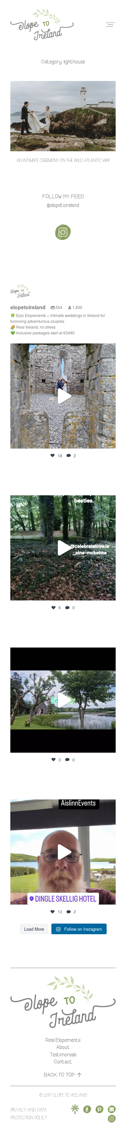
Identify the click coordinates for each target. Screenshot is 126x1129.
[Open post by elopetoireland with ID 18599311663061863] (63, 852)
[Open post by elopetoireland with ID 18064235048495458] (63, 547)
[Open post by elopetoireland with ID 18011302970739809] (63, 396)
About (63, 1047)
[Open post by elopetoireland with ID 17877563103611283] (63, 700)
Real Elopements (63, 1040)
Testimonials (63, 1054)
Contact (63, 1061)
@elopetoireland (63, 205)
